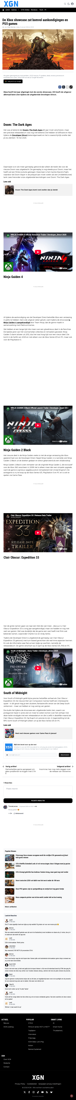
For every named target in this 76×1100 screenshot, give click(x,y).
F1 (45, 10)
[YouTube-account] (42, 1092)
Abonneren (65, 755)
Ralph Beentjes (11, 27)
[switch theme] (68, 4)
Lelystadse (12, 946)
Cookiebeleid (32, 1084)
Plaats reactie (38, 801)
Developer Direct (19, 135)
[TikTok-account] (38, 1092)
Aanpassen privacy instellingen (49, 1084)
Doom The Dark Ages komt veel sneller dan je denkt (36, 190)
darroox (11, 928)
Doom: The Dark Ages (32, 130)
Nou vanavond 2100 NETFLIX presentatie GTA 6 (19, 950)
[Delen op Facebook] (59, 87)
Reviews (34, 10)
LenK (10, 938)
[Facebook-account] (29, 1092)
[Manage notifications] (71, 1095)
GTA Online (25, 10)
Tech (41, 10)
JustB (10, 920)
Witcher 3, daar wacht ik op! (13, 1007)
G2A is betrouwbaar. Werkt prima (14, 942)
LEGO (8, 10)
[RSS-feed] (47, 1092)
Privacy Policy (20, 1084)
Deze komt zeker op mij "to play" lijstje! (16, 989)
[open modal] (72, 4)
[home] (3, 10)
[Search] (65, 4)
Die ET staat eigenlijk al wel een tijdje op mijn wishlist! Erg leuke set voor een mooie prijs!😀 (32, 924)
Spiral (10, 974)
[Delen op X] (63, 87)
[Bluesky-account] (51, 1092)
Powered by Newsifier (38, 1096)
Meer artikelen (11, 907)
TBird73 (11, 984)
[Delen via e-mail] (67, 87)
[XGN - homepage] (11, 4)
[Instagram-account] (33, 1092)
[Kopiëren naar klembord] (71, 87)
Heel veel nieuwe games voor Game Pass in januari (35, 733)
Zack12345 (12, 964)
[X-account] (25, 1092)
